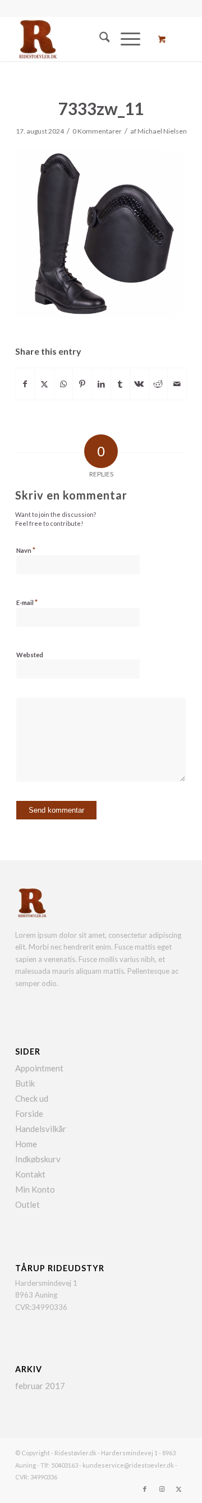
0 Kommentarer (97, 131)
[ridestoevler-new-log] (84, 38)
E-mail (27, 602)
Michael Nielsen (162, 131)
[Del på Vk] (139, 384)
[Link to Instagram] (161, 1489)
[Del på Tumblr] (120, 384)
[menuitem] (99, 38)
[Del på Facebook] (25, 384)
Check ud (31, 1098)
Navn (25, 550)
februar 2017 (40, 1386)
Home (26, 1144)
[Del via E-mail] (177, 384)
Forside (29, 1113)
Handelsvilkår (40, 1129)
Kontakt (30, 1174)
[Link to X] (178, 1489)
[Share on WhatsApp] (63, 384)
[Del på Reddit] (158, 384)
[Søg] (99, 38)
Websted (29, 654)
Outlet (27, 1204)
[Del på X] (44, 384)
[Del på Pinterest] (82, 384)
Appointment (39, 1068)
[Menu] (124, 38)
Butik (25, 1083)
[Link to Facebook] (144, 1489)
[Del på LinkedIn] (101, 384)
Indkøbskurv (38, 1159)
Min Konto (35, 1189)
